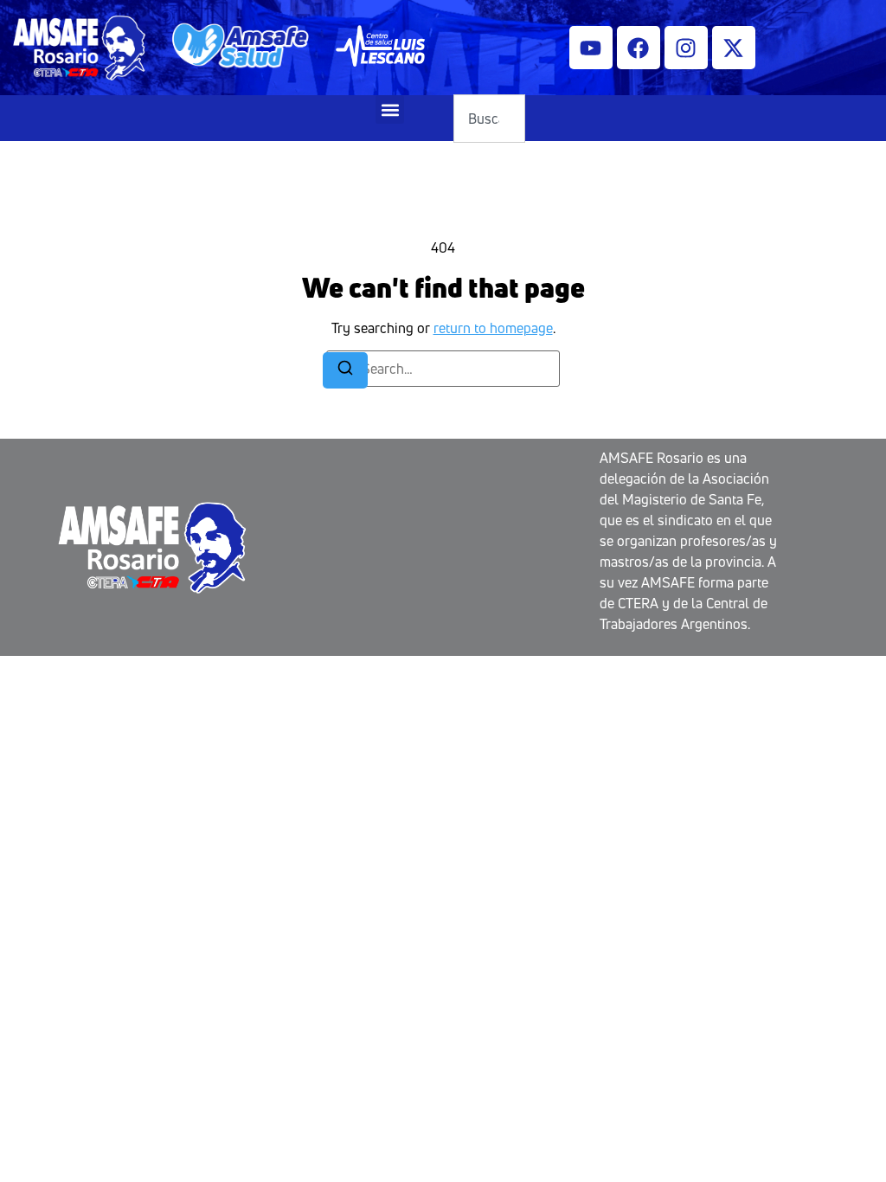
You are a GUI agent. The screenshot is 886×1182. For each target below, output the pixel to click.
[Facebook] (638, 47)
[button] (390, 109)
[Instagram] (686, 47)
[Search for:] (443, 368)
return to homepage (493, 327)
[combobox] (488, 118)
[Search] (345, 370)
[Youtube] (591, 47)
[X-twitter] (733, 47)
